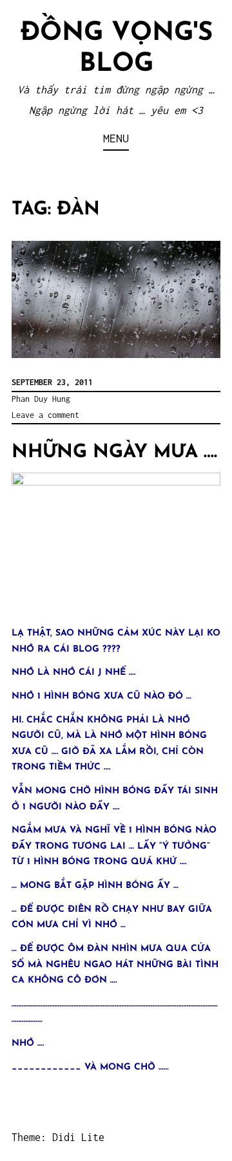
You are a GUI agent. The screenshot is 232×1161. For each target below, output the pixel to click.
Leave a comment (45, 415)
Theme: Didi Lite (58, 1137)
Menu (116, 138)
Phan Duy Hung (41, 399)
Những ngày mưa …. (114, 452)
